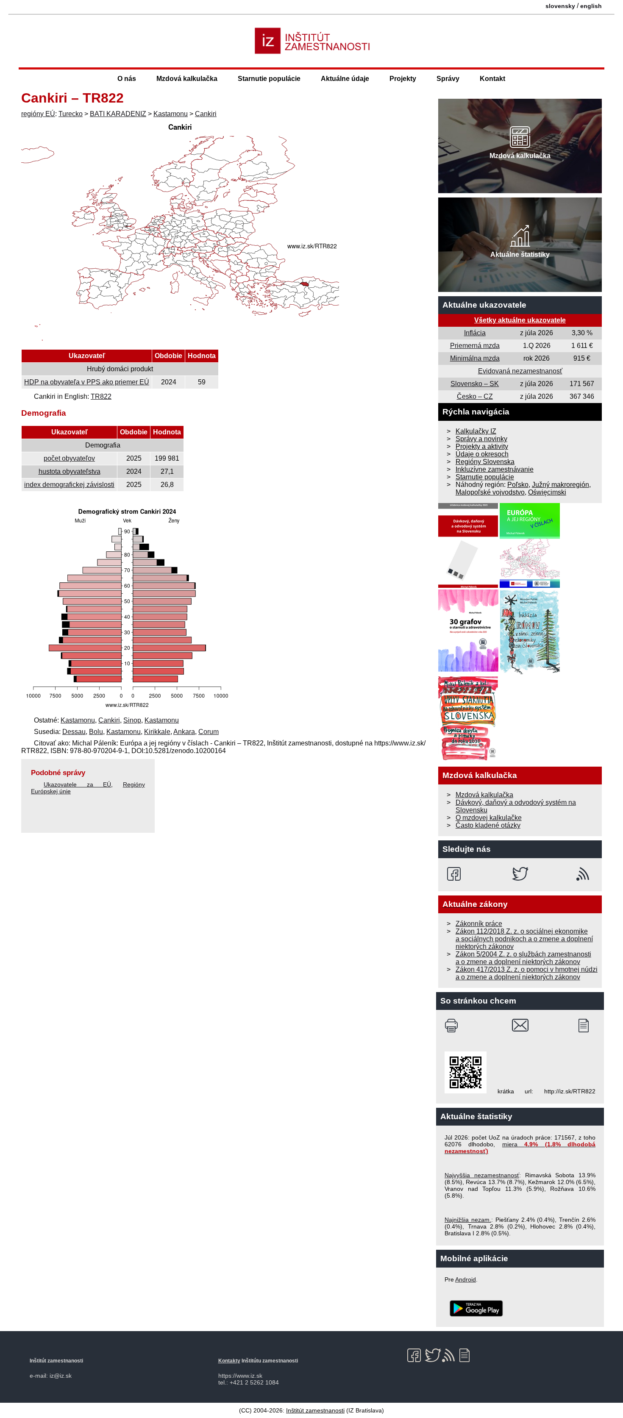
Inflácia (475, 332)
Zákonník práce (479, 923)
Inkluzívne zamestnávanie (495, 469)
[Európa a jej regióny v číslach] (530, 585)
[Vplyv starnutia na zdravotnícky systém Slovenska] (468, 758)
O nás (126, 78)
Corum (208, 731)
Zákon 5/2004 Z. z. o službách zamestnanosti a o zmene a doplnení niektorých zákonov (523, 958)
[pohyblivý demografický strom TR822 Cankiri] (127, 708)
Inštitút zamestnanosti (315, 1410)
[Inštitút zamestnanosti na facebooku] (455, 874)
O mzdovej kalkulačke (489, 817)
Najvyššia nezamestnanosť (482, 1175)
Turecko (70, 113)
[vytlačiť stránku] (453, 1025)
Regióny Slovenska (485, 461)
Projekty (402, 78)
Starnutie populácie (269, 78)
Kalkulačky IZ (476, 431)
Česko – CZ (475, 396)
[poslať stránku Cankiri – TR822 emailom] (520, 1025)
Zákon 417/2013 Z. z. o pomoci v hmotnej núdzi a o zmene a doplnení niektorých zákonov (527, 973)
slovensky (560, 6)
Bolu (96, 731)
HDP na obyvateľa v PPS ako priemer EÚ (86, 382)
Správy (448, 78)
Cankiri (206, 113)
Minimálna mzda (475, 358)
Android (465, 1279)
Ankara (184, 731)
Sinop (132, 720)
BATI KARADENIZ (118, 113)
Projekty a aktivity (482, 446)
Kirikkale (157, 731)
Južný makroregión (560, 484)
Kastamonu (170, 113)
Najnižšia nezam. (468, 1219)
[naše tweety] (520, 874)
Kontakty (229, 1361)
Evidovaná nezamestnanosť (520, 371)
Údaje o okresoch (482, 454)
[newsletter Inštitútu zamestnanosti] (586, 1025)
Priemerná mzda (475, 345)
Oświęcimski (547, 492)
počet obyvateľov (69, 458)
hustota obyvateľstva (69, 471)
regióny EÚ (38, 113)
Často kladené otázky (488, 825)
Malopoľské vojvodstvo (490, 492)
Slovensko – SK (475, 383)
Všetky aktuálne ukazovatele (520, 320)
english (591, 6)
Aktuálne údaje (345, 78)
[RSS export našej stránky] (584, 874)
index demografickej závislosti (69, 484)
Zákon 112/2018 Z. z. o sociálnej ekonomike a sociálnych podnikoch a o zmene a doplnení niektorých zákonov (524, 939)
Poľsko (517, 484)
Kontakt (492, 78)
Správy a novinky (481, 438)
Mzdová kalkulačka (186, 78)
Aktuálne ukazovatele (484, 304)
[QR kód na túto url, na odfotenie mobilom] (466, 1091)
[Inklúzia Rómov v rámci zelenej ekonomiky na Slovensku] (530, 672)
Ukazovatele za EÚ (77, 784)
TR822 (101, 396)
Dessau (74, 731)
